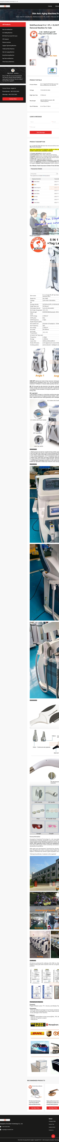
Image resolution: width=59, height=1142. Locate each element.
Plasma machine (6, 42)
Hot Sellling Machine (7, 32)
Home (17, 16)
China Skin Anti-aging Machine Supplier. (26, 1139)
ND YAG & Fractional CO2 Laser (9, 36)
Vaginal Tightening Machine (9, 45)
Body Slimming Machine (8, 55)
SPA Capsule (5, 39)
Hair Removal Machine (7, 58)
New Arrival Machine (7, 29)
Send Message (41, 132)
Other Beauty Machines (8, 61)
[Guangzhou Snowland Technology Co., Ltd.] (5, 6)
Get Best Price (35, 1108)
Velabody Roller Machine (8, 48)
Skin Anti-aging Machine (26, 16)
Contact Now (13, 99)
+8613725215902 (14, 91)
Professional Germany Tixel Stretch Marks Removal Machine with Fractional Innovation (34, 1102)
